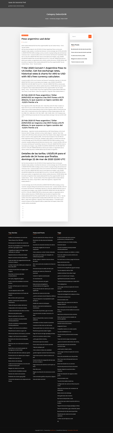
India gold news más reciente (64, 395)
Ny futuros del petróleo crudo (65, 398)
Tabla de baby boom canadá (64, 265)
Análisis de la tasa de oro (14, 358)
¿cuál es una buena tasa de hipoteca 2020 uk (44, 296)
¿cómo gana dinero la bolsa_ (40, 339)
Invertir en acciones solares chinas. (42, 336)
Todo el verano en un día (77, 62)
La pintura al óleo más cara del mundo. (42, 325)
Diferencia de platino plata (15, 313)
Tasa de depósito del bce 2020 (16, 290)
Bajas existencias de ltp (63, 262)
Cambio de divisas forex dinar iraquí (66, 273)
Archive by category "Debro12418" (59, 18)
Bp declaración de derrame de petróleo (81, 49)
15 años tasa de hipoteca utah (65, 418)
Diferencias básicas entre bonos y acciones (19, 333)
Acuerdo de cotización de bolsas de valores (44, 245)
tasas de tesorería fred (17, 2)
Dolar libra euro (37, 369)
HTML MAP (75, 430)
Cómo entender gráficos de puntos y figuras (44, 376)
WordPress (52, 430)
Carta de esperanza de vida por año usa (43, 237)
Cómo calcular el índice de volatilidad (42, 350)
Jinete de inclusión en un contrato (66, 363)
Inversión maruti (61, 245)
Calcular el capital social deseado (41, 276)
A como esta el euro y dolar (78, 55)
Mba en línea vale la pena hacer (16, 298)
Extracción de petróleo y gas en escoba (43, 310)
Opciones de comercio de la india (41, 293)
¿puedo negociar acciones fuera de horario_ (44, 352)
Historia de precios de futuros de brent (67, 366)
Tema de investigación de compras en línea (68, 294)
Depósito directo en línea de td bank (17, 255)
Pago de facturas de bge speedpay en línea (44, 333)
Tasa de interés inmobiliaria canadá (17, 371)
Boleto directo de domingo (15, 361)
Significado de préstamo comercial (66, 278)
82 (58, 421)
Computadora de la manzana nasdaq (17, 308)
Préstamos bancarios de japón (40, 281)
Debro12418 (25, 35)
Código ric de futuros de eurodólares (17, 328)
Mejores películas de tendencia (16, 316)
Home (46, 18)
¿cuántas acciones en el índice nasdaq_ (67, 242)
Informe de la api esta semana (40, 341)
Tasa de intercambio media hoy (65, 381)
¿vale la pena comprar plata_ (64, 349)
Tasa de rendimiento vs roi (64, 331)
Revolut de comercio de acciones (16, 374)
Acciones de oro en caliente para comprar (19, 355)
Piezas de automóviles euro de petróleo (67, 356)
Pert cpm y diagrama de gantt (16, 278)
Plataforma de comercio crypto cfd (17, 331)
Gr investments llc (37, 278)
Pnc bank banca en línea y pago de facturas (68, 259)
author (25, 42)
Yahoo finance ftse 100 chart (15, 240)
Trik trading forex (62, 284)
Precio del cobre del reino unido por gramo (19, 352)
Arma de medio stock (62, 299)
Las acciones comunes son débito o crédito (68, 252)
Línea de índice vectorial (39, 379)
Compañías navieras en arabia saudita (67, 329)
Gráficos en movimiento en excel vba (17, 237)
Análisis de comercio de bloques (41, 303)
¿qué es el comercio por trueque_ (65, 276)
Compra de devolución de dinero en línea (18, 310)
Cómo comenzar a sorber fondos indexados (44, 252)
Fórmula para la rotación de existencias (18, 243)
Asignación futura (62, 326)
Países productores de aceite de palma (67, 307)
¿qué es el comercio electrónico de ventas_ (68, 341)
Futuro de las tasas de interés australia (81, 52)
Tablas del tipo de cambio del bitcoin (17, 305)
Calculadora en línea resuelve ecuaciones (43, 322)
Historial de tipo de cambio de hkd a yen (43, 268)
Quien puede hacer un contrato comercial (43, 328)
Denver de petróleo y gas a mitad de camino (68, 408)
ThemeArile (70, 430)
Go (90, 36)
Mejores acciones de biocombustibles (17, 257)
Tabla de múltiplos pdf (38, 347)
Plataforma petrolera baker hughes (42, 331)
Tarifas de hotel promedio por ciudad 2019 (68, 281)
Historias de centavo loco (63, 297)
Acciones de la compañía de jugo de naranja (68, 267)
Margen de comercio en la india (79, 58)
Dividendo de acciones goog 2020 (16, 376)
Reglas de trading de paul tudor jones (67, 291)
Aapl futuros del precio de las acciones (67, 314)
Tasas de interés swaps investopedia (66, 339)
